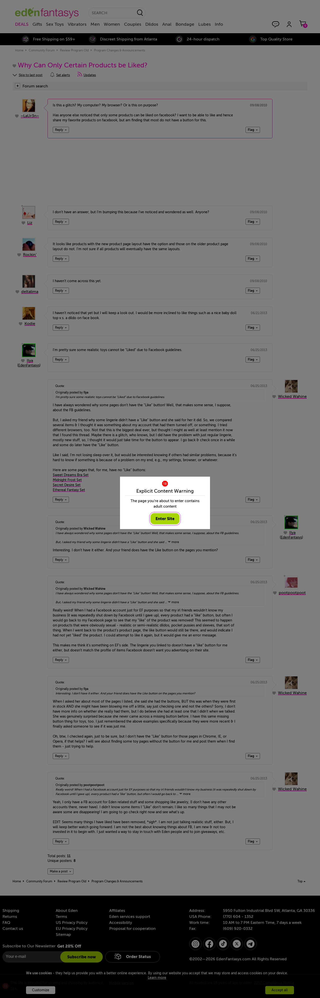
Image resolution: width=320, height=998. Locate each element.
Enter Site (165, 518)
